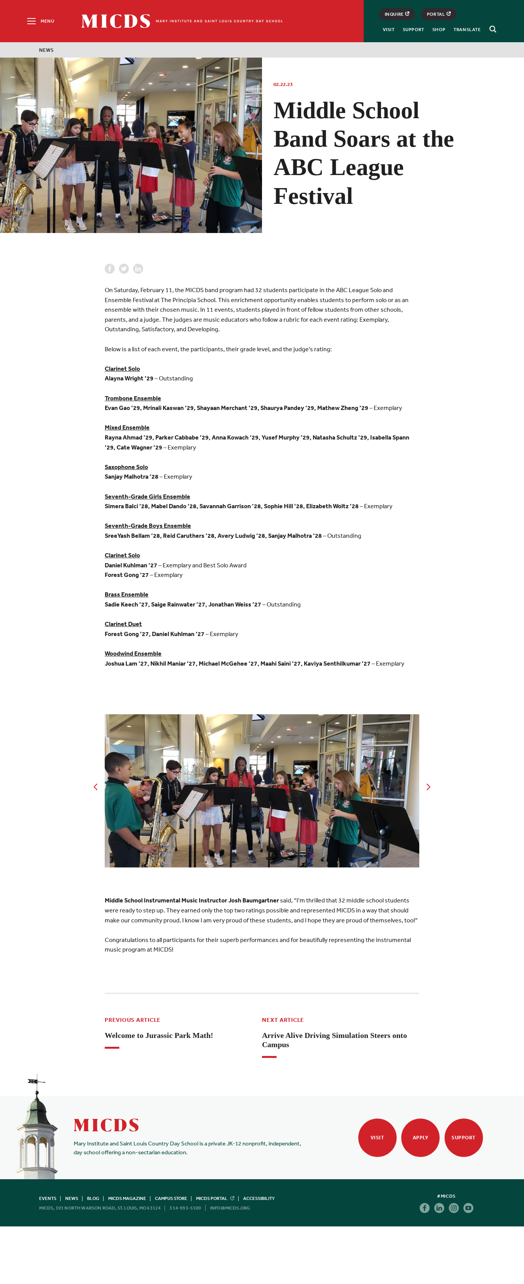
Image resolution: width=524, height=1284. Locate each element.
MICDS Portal (212, 1198)
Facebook (110, 269)
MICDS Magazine (127, 1198)
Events (47, 1198)
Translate (467, 29)
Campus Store (171, 1198)
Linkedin (138, 269)
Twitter (124, 269)
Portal (436, 14)
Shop (438, 29)
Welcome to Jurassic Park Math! (159, 1035)
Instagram (454, 1208)
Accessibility (259, 1198)
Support (413, 29)
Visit (389, 29)
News (46, 50)
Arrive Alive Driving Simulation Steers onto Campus (334, 1040)
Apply (420, 1137)
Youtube (468, 1208)
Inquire (394, 14)
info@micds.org (230, 1208)
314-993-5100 (185, 1208)
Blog (93, 1198)
